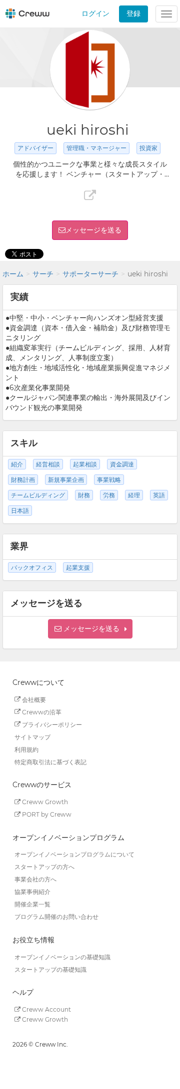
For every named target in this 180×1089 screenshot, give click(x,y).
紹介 (17, 464)
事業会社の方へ (35, 879)
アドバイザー (36, 148)
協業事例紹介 (32, 891)
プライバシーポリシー (51, 724)
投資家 (149, 148)
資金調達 (122, 464)
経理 (134, 495)
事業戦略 (109, 479)
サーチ (43, 273)
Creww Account (45, 1009)
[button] (90, 629)
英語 (159, 495)
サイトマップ (32, 736)
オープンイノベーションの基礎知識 (62, 956)
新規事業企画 (66, 479)
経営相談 (48, 464)
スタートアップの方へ (44, 867)
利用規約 (26, 749)
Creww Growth (44, 802)
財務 (84, 495)
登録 (133, 13)
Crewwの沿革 (41, 711)
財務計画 (23, 479)
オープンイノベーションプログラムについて (74, 854)
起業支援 (78, 567)
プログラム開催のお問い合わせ (56, 916)
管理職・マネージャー (96, 148)
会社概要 (33, 699)
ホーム (13, 273)
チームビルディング (38, 495)
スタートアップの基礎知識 (50, 969)
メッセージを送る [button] (94, 229)
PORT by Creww (46, 814)
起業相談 (85, 464)
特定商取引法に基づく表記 (50, 761)
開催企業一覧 (32, 904)
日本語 (20, 510)
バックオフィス (32, 567)
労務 (109, 495)
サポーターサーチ (90, 273)
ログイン (96, 13)
